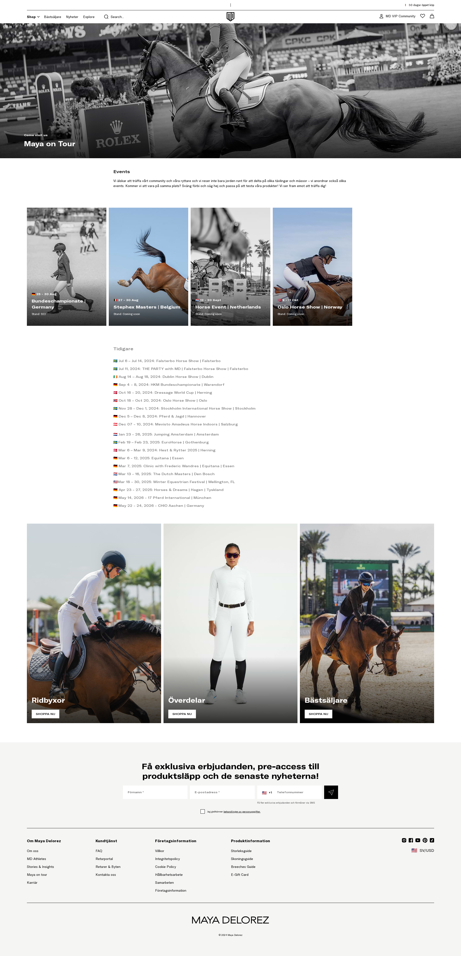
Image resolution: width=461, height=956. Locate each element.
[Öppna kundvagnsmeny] (432, 16)
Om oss (32, 851)
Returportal (108, 858)
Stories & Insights (40, 867)
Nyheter (72, 17)
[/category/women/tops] (231, 623)
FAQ (99, 851)
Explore (89, 17)
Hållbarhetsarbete (169, 874)
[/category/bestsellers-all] (367, 623)
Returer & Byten (108, 867)
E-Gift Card (240, 874)
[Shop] (38, 17)
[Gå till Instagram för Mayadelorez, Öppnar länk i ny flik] (404, 840)
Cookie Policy (165, 867)
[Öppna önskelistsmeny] (422, 16)
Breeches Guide (243, 867)
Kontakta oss (106, 874)
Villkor (159, 851)
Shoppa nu (45, 714)
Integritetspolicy (167, 859)
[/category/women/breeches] (94, 623)
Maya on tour (37, 874)
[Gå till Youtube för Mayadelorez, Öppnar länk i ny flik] (417, 840)
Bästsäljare (52, 17)
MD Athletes (36, 859)
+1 (267, 792)
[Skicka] (331, 792)
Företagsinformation (170, 890)
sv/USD (422, 850)
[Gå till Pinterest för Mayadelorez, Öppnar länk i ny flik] (425, 840)
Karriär (32, 882)
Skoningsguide (242, 859)
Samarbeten (164, 882)
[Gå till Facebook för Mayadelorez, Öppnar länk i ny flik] (411, 840)
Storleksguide (241, 851)
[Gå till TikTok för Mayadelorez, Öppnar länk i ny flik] (432, 840)
